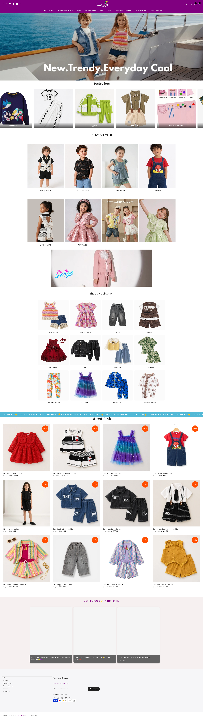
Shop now (122, 661)
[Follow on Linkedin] (66, 697)
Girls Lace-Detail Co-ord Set (163, 585)
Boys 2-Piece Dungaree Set (163, 473)
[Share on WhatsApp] (20, 4)
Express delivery (156, 11)
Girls (101, 11)
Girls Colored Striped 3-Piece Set (14, 585)
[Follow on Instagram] (62, 697)
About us (6, 680)
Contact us (6, 689)
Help (4, 677)
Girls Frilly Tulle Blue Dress (112, 473)
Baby (79, 11)
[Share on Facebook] (3, 4)
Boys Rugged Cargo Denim (63, 585)
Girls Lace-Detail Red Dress (13, 473)
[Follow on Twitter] (58, 697)
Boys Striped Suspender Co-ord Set (165, 529)
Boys (109, 11)
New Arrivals (48, 11)
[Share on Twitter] (7, 4)
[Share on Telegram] (13, 4)
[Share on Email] (17, 4)
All (40, 11)
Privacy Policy (7, 683)
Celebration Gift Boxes (65, 11)
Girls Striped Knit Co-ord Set (113, 585)
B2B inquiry (6, 691)
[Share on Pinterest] (10, 4)
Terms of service (8, 686)
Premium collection (123, 11)
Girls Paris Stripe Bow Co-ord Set (64, 473)
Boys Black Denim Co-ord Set (113, 529)
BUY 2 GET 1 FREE (140, 11)
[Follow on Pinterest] (70, 697)
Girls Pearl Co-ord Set (11, 529)
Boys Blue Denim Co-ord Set (63, 529)
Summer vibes (90, 11)
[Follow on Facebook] (54, 697)
